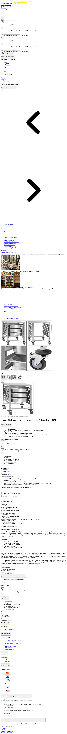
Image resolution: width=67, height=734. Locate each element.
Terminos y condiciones (7, 731)
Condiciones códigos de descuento (13, 640)
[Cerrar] (2, 90)
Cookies (3, 729)
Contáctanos (7, 713)
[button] (33, 315)
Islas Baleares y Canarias (10, 248)
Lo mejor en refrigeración (26, 287)
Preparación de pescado (10, 243)
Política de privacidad (6, 726)
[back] (2, 17)
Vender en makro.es (9, 660)
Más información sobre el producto (9, 439)
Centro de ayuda (8, 647)
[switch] (8, 59)
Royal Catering (12, 429)
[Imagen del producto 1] (3, 377)
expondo (10, 474)
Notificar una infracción (10, 716)
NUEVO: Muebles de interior (11, 242)
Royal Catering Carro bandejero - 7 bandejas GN (28, 420)
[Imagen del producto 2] (8, 377)
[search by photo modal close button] (2, 28)
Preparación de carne (9, 245)
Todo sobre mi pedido (9, 641)
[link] (35, 71)
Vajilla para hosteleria (9, 240)
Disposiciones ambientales (7, 732)
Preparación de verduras (10, 246)
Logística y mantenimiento (11, 306)
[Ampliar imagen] (17, 399)
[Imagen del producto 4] (19, 377)
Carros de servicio (8, 309)
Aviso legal (3, 728)
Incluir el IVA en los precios (7, 87)
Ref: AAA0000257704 (6, 424)
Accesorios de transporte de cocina (13, 307)
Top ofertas (14, 252)
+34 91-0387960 (8, 707)
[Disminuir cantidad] (1, 451)
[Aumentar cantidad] (18, 451)
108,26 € (3, 441)
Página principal (8, 304)
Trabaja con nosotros (9, 629)
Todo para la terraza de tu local (12, 239)
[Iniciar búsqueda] (2, 37)
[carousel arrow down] (2, 381)
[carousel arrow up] (2, 373)
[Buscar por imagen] (2, 21)
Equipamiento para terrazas (27, 270)
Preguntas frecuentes (9, 649)
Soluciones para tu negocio (11, 237)
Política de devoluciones (10, 646)
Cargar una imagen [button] (8, 35)
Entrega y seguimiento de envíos (12, 643)
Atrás (5, 311)
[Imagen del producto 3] (14, 377)
